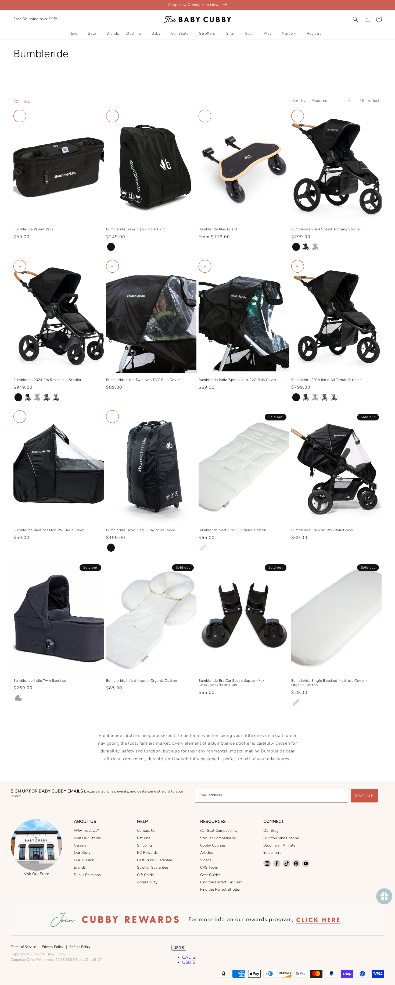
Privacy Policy (52, 946)
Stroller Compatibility (218, 838)
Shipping (144, 845)
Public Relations (87, 874)
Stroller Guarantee (152, 867)
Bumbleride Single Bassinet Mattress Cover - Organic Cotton (329, 683)
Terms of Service (23, 946)
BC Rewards (147, 852)
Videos (205, 860)
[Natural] (203, 548)
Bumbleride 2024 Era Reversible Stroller (47, 380)
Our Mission (84, 860)
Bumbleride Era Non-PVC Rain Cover (322, 530)
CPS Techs (209, 867)
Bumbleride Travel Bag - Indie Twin (135, 229)
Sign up (364, 795)
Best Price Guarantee (154, 860)
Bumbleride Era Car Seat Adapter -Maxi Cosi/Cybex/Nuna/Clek (232, 683)
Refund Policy (80, 946)
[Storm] (305, 247)
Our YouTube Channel (281, 838)
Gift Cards (145, 874)
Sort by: (299, 100)
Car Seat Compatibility (219, 830)
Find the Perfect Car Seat (221, 882)
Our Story (82, 852)
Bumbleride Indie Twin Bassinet (39, 681)
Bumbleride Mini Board (218, 229)
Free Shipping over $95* (35, 19)
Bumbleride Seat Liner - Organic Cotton (232, 530)
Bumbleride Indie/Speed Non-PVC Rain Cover (237, 380)
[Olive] (37, 397)
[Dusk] (28, 397)
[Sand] (56, 397)
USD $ (179, 948)
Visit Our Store (36, 873)
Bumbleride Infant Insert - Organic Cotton (141, 681)
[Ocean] (315, 247)
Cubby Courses (213, 845)
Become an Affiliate (279, 845)
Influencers (272, 852)
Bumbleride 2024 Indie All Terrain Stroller (326, 380)
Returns (143, 838)
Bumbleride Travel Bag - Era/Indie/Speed (140, 530)
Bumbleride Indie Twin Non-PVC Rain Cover (143, 380)
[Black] (111, 247)
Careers (80, 845)
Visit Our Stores (87, 838)
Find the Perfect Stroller (220, 889)
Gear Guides (210, 874)
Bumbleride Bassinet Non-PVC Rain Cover (49, 530)
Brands (80, 867)
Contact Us (146, 830)
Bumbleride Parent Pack (33, 229)
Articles (206, 852)
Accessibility (147, 882)
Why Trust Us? (86, 830)
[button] (355, 19)
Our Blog (271, 830)
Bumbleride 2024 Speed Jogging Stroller (326, 229)
